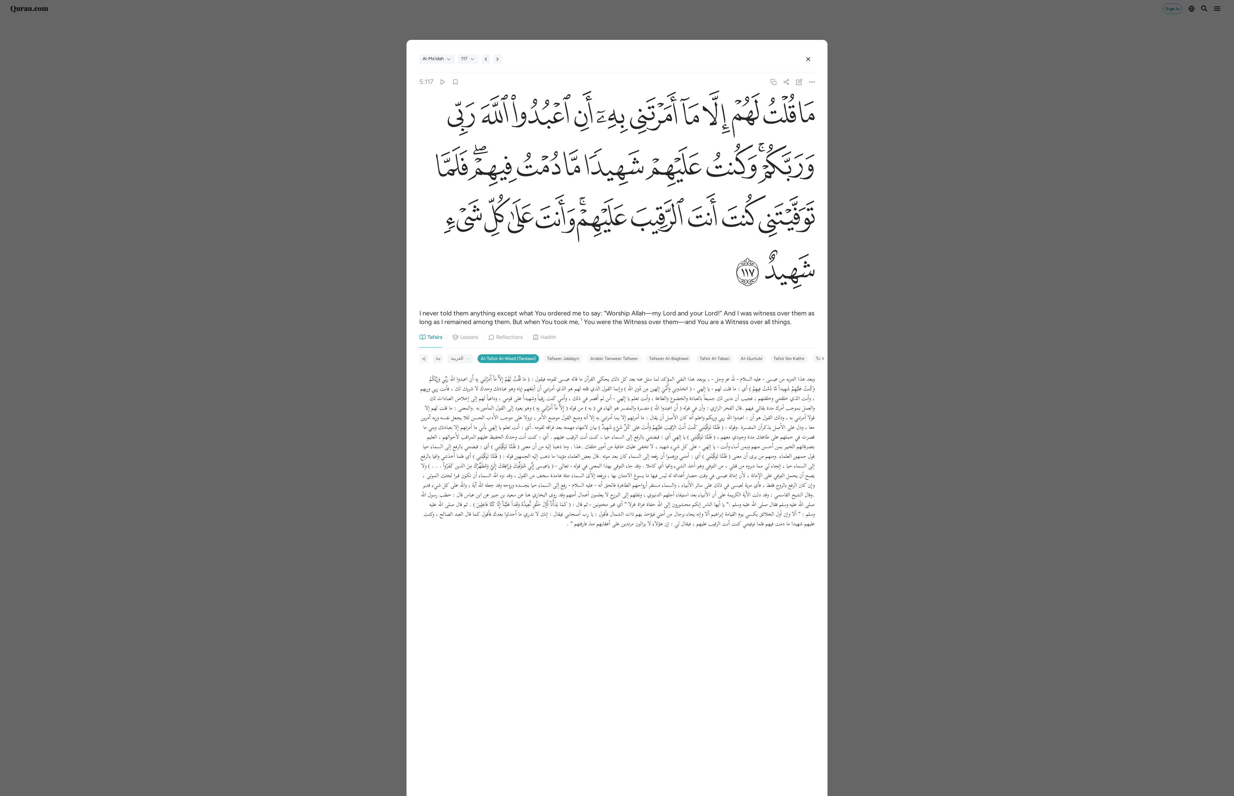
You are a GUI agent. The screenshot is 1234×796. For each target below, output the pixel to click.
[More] (812, 81)
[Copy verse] (773, 81)
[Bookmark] (455, 81)
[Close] (808, 59)
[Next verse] (497, 59)
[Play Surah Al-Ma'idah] (442, 81)
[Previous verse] (486, 59)
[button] (805, 116)
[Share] (786, 81)
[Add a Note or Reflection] (799, 81)
